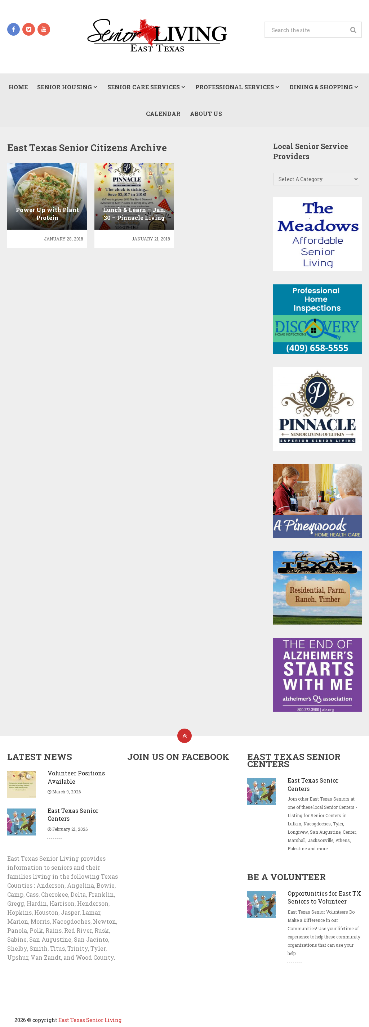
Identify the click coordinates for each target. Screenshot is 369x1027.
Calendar (163, 113)
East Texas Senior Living (89, 1020)
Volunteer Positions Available (76, 777)
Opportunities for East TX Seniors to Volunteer (324, 897)
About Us (206, 113)
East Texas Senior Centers (73, 814)
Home (18, 87)
